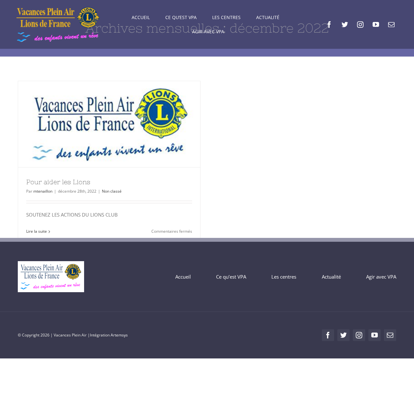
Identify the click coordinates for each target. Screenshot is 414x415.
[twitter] (345, 24)
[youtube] (376, 24)
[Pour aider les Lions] (109, 124)
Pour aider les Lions (97, 124)
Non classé (112, 191)
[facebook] (329, 24)
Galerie (121, 124)
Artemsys (119, 335)
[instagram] (360, 24)
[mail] (391, 24)
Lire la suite (36, 231)
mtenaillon (42, 191)
